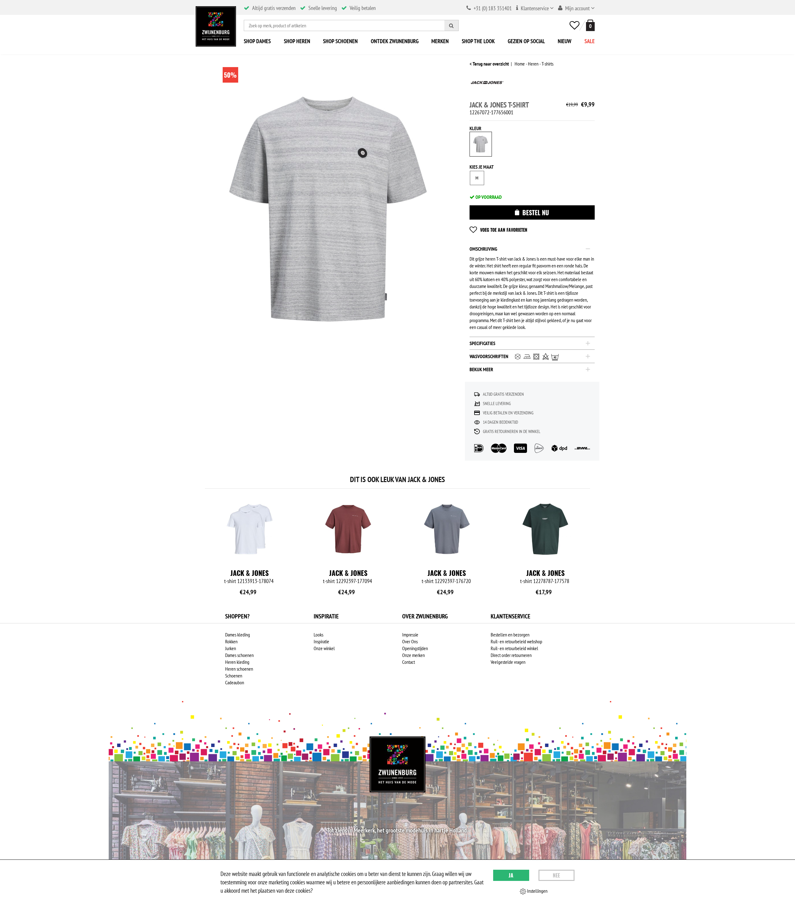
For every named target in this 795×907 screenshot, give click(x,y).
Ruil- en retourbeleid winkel (514, 648)
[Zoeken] (451, 25)
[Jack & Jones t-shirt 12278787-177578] (545, 529)
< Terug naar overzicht (489, 64)
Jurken (230, 648)
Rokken (231, 641)
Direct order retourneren (511, 655)
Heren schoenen (239, 669)
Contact (408, 662)
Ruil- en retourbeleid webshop (516, 641)
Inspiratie (321, 641)
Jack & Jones (249, 573)
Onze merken (413, 655)
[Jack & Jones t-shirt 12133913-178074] (249, 529)
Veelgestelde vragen (508, 662)
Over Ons (410, 641)
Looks (318, 634)
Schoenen (233, 675)
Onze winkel (324, 648)
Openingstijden (415, 648)
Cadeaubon (234, 682)
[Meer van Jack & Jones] (487, 85)
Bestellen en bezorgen (510, 634)
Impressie (410, 634)
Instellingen (536, 891)
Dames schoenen (239, 655)
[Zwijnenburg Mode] (397, 764)
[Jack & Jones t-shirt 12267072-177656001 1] (328, 209)
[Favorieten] (574, 25)
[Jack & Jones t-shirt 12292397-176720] (447, 529)
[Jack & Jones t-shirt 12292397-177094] (348, 529)
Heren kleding (237, 662)
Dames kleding (237, 634)
